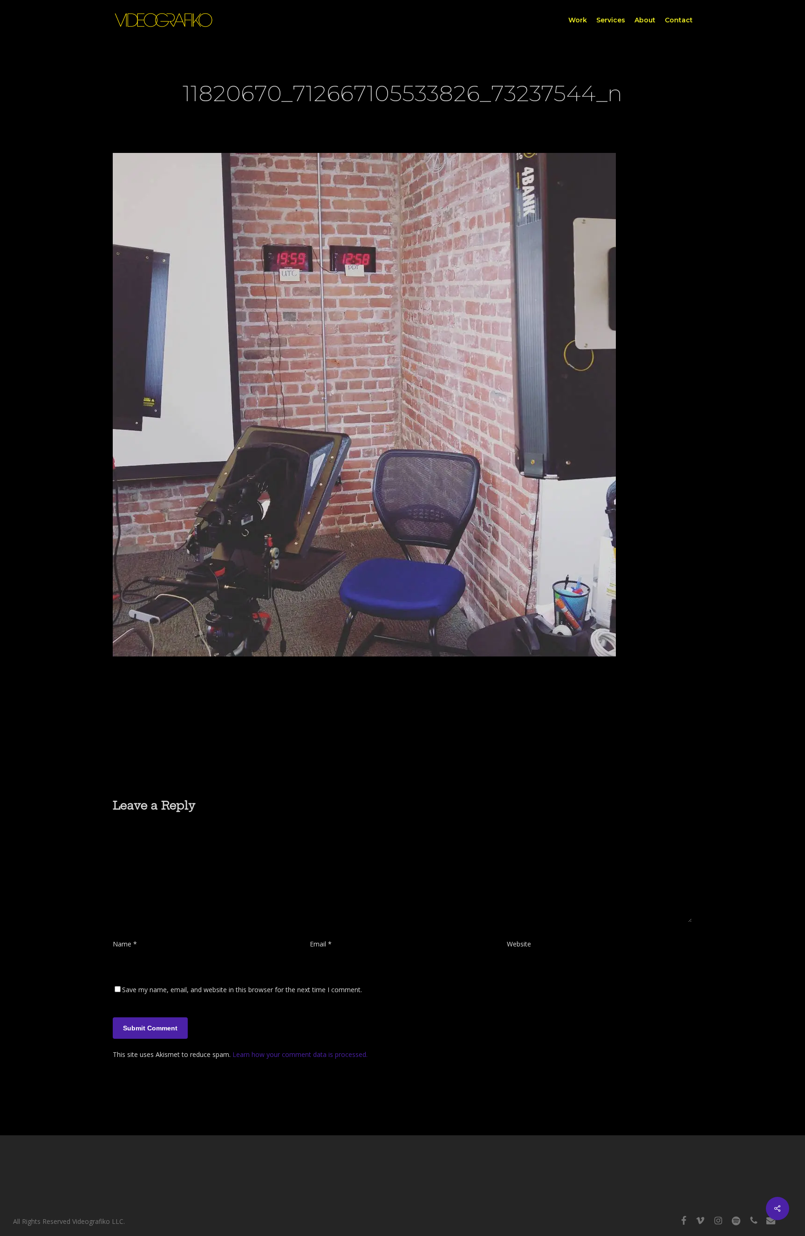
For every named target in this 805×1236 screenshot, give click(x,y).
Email (321, 943)
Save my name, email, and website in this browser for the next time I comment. (242, 989)
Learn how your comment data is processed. (300, 1054)
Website (519, 943)
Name (125, 943)
